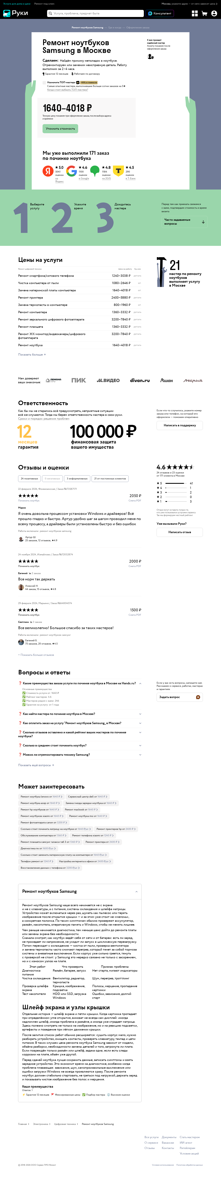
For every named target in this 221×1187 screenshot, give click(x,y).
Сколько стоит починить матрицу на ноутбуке (47, 829)
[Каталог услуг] (194, 13)
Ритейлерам (187, 1148)
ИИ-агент (186, 1143)
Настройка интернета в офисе (76, 861)
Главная (22, 1124)
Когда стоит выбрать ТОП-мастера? (67, 89)
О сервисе (151, 1143)
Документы (169, 1137)
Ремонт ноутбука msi (81, 816)
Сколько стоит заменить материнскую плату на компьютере (55, 855)
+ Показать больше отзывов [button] (36, 655)
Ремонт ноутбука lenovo (35, 797)
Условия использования (163, 1165)
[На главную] (21, 13)
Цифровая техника (65, 1124)
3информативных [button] (77, 479)
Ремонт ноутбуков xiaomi (35, 816)
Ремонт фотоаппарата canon (37, 822)
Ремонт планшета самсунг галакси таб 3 (43, 842)
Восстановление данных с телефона (41, 868)
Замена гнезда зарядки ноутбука (84, 803)
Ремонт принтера (95, 842)
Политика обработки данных (189, 1165)
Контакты (168, 1148)
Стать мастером (190, 1137)
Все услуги (151, 1137)
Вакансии (168, 1143)
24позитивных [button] (29, 479)
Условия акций (189, 1154)
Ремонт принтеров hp (109, 829)
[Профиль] (214, 13)
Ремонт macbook (74, 810)
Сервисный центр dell (81, 797)
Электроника (40, 1124)
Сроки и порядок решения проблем (43, 418)
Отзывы (149, 1148)
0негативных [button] (52, 479)
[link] (41, 797)
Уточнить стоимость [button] (60, 128)
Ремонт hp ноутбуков (33, 810)
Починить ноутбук (28, 501)
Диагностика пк (30, 848)
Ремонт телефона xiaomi (86, 835)
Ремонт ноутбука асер (33, 803)
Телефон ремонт (30, 861)
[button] (190, 4)
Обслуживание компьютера (37, 835)
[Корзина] (204, 13)
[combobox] (95, 13)
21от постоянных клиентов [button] (110, 479)
